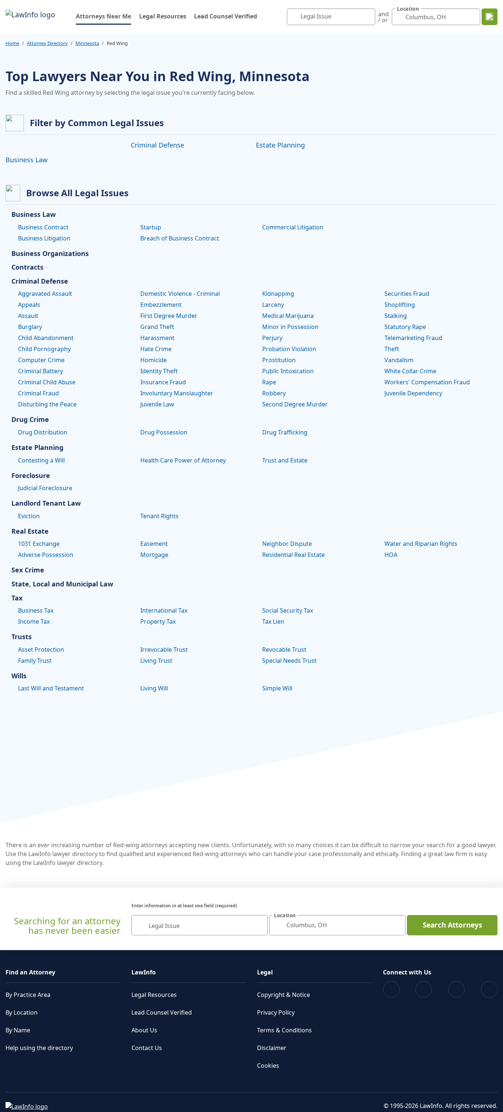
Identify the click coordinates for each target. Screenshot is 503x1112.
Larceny (273, 305)
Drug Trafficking (284, 432)
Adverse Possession (45, 555)
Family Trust (35, 661)
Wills (19, 676)
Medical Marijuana (288, 316)
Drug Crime (30, 420)
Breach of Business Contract (179, 238)
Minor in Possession (290, 327)
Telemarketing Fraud (413, 338)
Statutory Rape (405, 327)
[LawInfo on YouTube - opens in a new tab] (456, 989)
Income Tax (34, 621)
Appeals (29, 305)
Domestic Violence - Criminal (180, 294)
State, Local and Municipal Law (62, 584)
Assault (28, 316)
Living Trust (156, 661)
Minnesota (87, 43)
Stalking (395, 316)
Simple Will (277, 688)
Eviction (29, 516)
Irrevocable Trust (164, 649)
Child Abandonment (46, 338)
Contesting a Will (41, 460)
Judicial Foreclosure (45, 488)
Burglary (30, 327)
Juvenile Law (157, 404)
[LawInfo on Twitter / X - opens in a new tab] (423, 989)
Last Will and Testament (51, 688)
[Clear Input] (367, 17)
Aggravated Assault (45, 294)
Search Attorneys (452, 925)
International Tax (163, 610)
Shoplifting (399, 305)
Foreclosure (30, 476)
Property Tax (158, 621)
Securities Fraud (406, 294)
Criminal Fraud (38, 393)
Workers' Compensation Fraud (427, 382)
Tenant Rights (159, 516)
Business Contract (43, 227)
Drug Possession (163, 432)
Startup (150, 227)
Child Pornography (44, 349)
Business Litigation (44, 238)
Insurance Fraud (163, 382)
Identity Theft (159, 371)
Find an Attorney (30, 972)
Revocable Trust (284, 649)
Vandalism (399, 360)
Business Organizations (50, 254)
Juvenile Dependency (413, 393)
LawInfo (143, 972)
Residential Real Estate (293, 555)
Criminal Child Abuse (46, 382)
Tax (16, 598)
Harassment (157, 338)
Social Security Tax (287, 610)
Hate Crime (156, 349)
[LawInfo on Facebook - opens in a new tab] (391, 989)
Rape (269, 382)
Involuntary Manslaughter (176, 393)
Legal (265, 972)
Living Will (154, 688)
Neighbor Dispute (287, 544)
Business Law (27, 159)
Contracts (27, 267)
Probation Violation (289, 349)
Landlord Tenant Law (46, 503)
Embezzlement (161, 305)
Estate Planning (280, 145)
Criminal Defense (157, 145)
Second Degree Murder (295, 404)
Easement (154, 544)
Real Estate (30, 531)
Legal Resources (162, 16)
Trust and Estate (284, 460)
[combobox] (331, 16)
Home (12, 43)
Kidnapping (278, 294)
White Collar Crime (410, 371)
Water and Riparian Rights (420, 544)
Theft (391, 349)
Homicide (153, 360)
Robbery (274, 393)
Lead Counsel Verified (225, 16)
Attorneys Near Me (103, 16)
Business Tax (35, 610)
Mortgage (154, 555)
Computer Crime (41, 360)
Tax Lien (273, 621)
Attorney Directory (47, 43)
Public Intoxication (288, 371)
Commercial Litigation (292, 227)
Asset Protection (41, 649)
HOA (390, 555)
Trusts (21, 637)
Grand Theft (157, 327)
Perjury (272, 338)
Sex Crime (27, 570)
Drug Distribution (42, 432)
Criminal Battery (40, 371)
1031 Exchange (39, 544)
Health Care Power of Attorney (183, 460)
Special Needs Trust (289, 661)
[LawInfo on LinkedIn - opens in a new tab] (489, 989)
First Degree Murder (168, 316)
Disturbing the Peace (47, 404)
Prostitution (279, 360)
